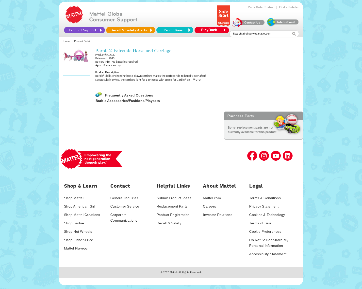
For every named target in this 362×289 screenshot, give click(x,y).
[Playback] (213, 30)
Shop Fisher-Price (78, 240)
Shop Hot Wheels (78, 231)
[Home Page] (74, 22)
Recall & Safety (169, 223)
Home (67, 41)
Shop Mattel (73, 198)
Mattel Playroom (77, 248)
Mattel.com (212, 198)
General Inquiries (124, 198)
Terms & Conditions (265, 198)
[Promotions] (174, 30)
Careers (209, 206)
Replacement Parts (172, 206)
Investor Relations (217, 215)
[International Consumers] (282, 26)
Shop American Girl (79, 206)
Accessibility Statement (267, 254)
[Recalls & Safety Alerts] (130, 30)
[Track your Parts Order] (260, 7)
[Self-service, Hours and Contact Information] (248, 26)
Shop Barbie (74, 223)
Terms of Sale (260, 223)
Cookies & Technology (267, 215)
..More (196, 79)
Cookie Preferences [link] (265, 231)
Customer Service (124, 206)
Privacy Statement (264, 206)
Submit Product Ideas (174, 198)
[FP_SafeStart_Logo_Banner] (224, 26)
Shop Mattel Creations (82, 215)
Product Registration (173, 215)
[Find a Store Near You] (289, 7)
